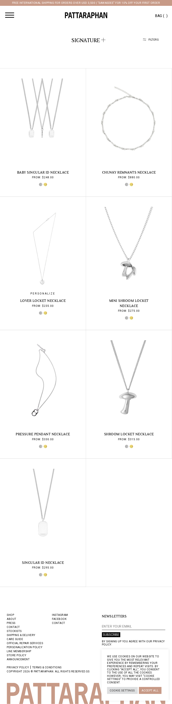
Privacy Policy (18, 667)
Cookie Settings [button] (122, 690)
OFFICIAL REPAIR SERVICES (25, 643)
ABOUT (11, 619)
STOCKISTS (14, 631)
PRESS (11, 623)
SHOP (10, 615)
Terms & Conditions (47, 667)
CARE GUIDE (15, 639)
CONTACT (13, 627)
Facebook (59, 619)
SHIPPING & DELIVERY (21, 635)
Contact (58, 623)
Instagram (60, 615)
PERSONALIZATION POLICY (24, 647)
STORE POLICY (16, 655)
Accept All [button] (150, 690)
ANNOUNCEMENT (18, 659)
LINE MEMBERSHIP (19, 651)
